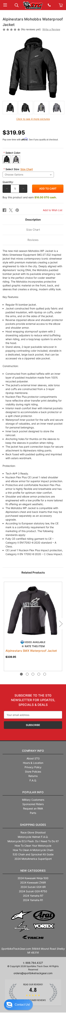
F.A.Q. (33, 780)
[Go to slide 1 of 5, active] (21, 674)
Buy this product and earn (30, 197)
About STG (33, 758)
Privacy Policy (33, 767)
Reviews (32, 240)
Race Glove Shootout (33, 832)
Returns (33, 775)
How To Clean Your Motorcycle (33, 845)
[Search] (16, 5)
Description (33, 219)
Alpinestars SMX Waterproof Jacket (31, 650)
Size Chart (26, 169)
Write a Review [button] (51, 29)
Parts (33, 812)
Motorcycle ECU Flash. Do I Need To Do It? (33, 841)
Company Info (33, 750)
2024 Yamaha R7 (33, 895)
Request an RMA (33, 808)
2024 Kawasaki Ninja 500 (33, 878)
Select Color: (12, 152)
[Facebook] (4, 210)
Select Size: (18, 169)
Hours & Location (33, 762)
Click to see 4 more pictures (33, 118)
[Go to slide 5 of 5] (44, 674)
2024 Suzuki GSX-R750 (33, 891)
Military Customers (33, 799)
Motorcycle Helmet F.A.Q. (33, 836)
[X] (11, 210)
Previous (5, 623)
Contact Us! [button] (22, 1004)
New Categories (33, 870)
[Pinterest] (17, 210)
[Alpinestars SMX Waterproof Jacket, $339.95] (33, 611)
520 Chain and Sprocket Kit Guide (33, 854)
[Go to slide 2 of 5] (27, 674)
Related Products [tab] (33, 572)
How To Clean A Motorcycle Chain (33, 850)
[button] (18, 1004)
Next (60, 623)
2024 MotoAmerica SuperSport (33, 858)
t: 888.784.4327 (33, 962)
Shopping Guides (33, 824)
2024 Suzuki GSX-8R (33, 886)
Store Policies (33, 771)
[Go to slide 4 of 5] (38, 674)
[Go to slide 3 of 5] (33, 674)
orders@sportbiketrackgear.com (33, 973)
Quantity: (8, 181)
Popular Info (33, 792)
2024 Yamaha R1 (33, 900)
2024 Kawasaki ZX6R (33, 882)
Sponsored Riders (33, 804)
